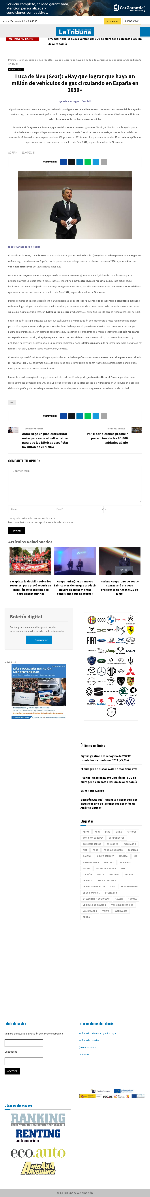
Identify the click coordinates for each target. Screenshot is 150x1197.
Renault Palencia (107, 880)
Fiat (85, 850)
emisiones (112, 844)
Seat (12, 402)
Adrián (12, 152)
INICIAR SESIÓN (132, 21)
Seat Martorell (129, 886)
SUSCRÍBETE (112, 21)
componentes (116, 837)
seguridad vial (91, 892)
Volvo (105, 911)
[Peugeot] (120, 685)
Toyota (132, 898)
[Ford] (101, 644)
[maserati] (130, 664)
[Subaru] (91, 705)
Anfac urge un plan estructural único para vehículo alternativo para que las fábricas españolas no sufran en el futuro (45, 440)
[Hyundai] (120, 644)
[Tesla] (111, 705)
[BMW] (111, 623)
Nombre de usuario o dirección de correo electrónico (34, 1033)
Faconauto (129, 844)
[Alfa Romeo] (91, 623)
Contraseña (11, 1051)
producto (130, 874)
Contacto (84, 1054)
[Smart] (133, 695)
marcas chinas (91, 862)
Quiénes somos (87, 1047)
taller (119, 898)
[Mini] (120, 674)
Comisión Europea (93, 837)
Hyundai (123, 856)
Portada (12, 60)
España (12, 69)
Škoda (86, 917)
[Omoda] (101, 685)
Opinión (87, 874)
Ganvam (87, 856)
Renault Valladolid (94, 886)
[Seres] (111, 695)
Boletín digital (26, 616)
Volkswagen (90, 911)
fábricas (133, 850)
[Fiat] (91, 644)
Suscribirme (41, 640)
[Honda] (111, 644)
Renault (87, 880)
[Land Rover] (101, 664)
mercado (109, 862)
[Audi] (101, 623)
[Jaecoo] (91, 654)
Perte (100, 874)
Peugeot (114, 874)
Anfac (86, 831)
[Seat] (98, 695)
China (119, 831)
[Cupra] (91, 634)
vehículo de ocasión (94, 905)
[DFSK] (111, 634)
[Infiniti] (130, 644)
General (20, 69)
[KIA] (131, 654)
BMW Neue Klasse (60, 39)
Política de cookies (89, 1040)
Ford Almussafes (113, 850)
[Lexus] (120, 664)
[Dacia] (101, 634)
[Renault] (89, 695)
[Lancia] (91, 664)
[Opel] (111, 685)
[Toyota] (120, 705)
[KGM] (120, 654)
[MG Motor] (111, 674)
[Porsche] (130, 685)
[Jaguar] (101, 654)
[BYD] (120, 623)
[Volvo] (111, 715)
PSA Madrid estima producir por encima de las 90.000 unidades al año (107, 438)
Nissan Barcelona (106, 868)
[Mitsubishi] (130, 674)
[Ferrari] (130, 634)
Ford (95, 850)
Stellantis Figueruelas (96, 898)
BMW (107, 831)
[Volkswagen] (130, 705)
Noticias (23, 60)
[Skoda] (123, 695)
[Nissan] (91, 685)
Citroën (131, 831)
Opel (124, 868)
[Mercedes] (101, 674)
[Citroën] (130, 623)
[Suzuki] (101, 705)
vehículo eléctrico (122, 905)
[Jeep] (110, 654)
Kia (135, 856)
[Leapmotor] (111, 664)
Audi (97, 831)
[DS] (120, 634)
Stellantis (111, 892)
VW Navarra (121, 911)
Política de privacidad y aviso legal (97, 1033)
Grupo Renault (105, 856)
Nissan (86, 868)
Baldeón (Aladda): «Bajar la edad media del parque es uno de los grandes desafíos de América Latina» (108, 804)
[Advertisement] (75, 967)
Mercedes (125, 862)
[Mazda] (91, 674)
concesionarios (92, 844)
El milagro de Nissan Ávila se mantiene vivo (109, 769)
